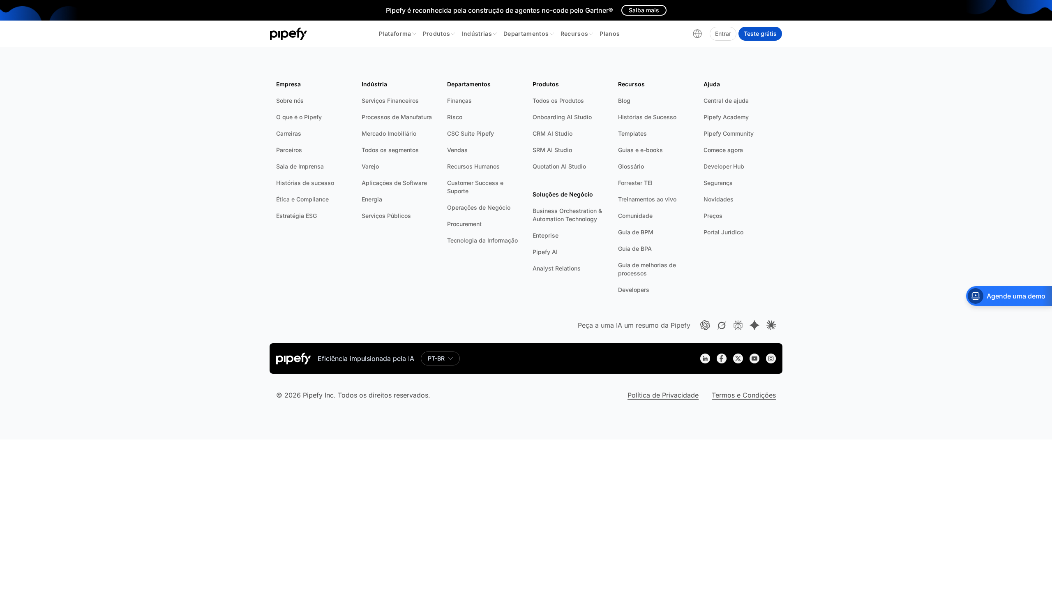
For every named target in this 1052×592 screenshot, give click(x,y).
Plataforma (395, 33)
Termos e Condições (744, 395)
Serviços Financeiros (390, 100)
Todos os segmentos (390, 149)
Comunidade (635, 215)
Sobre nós (290, 100)
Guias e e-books (640, 149)
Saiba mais (644, 10)
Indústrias (476, 33)
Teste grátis (760, 33)
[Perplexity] (738, 325)
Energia (372, 199)
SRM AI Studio (552, 149)
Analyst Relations (557, 268)
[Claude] (771, 325)
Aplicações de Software (394, 182)
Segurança (718, 182)
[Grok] (722, 325)
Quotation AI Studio (559, 166)
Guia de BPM (635, 232)
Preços (713, 215)
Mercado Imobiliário (389, 133)
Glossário (631, 166)
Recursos (574, 33)
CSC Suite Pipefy (470, 133)
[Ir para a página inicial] (288, 33)
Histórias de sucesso (305, 182)
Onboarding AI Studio (562, 116)
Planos (610, 33)
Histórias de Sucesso (647, 116)
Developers (633, 289)
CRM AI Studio (552, 133)
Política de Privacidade (663, 395)
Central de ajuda (726, 100)
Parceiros (289, 149)
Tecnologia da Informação (482, 240)
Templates (632, 133)
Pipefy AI (545, 251)
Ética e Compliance (302, 199)
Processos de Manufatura (397, 116)
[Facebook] (722, 358)
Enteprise (545, 235)
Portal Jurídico (723, 232)
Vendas (457, 149)
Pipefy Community (729, 133)
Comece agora (723, 149)
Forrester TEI (635, 182)
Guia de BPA (635, 248)
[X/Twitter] (738, 358)
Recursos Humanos (473, 166)
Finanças (459, 100)
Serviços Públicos (386, 215)
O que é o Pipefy (299, 116)
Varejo (370, 166)
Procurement (464, 223)
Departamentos (526, 33)
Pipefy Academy (726, 116)
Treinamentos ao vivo (647, 199)
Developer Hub (724, 166)
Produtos (436, 33)
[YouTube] (754, 358)
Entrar (723, 33)
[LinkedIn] (705, 358)
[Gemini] (754, 325)
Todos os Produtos (558, 100)
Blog (624, 100)
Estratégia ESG (296, 215)
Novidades (719, 199)
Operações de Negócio (478, 207)
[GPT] (705, 325)
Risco (454, 116)
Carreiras (288, 133)
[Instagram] (771, 358)
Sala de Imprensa (300, 166)
